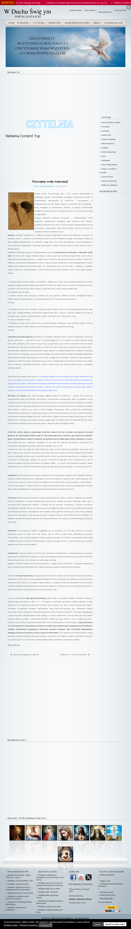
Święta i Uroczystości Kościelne (108, 171)
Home (11, 22)
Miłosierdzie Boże (107, 143)
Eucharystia (105, 127)
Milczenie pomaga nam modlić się (26, 654)
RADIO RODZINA (120, 10)
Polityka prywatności (106, 875)
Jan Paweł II (105, 131)
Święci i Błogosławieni (109, 165)
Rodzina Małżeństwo (108, 152)
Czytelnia (38, 22)
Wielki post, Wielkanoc (109, 185)
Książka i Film (106, 135)
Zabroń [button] (98, 924)
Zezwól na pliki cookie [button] (115, 924)
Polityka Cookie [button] (11, 925)
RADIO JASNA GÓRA (105, 12)
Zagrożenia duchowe (77, 22)
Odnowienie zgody (106, 892)
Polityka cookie (105, 881)
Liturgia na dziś (113, 22)
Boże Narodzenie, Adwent (110, 122)
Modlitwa (54, 22)
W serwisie (23, 22)
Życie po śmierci (107, 177)
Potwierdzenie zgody (107, 895)
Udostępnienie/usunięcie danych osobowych (110, 885)
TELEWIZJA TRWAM (75, 10)
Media (97, 22)
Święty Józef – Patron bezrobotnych (73, 654)
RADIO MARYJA (90, 10)
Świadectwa (105, 160)
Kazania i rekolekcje (108, 139)
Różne (36, 186)
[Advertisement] (65, 93)
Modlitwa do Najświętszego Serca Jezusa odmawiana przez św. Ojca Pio (56, 3)
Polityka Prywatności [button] (28, 925)
